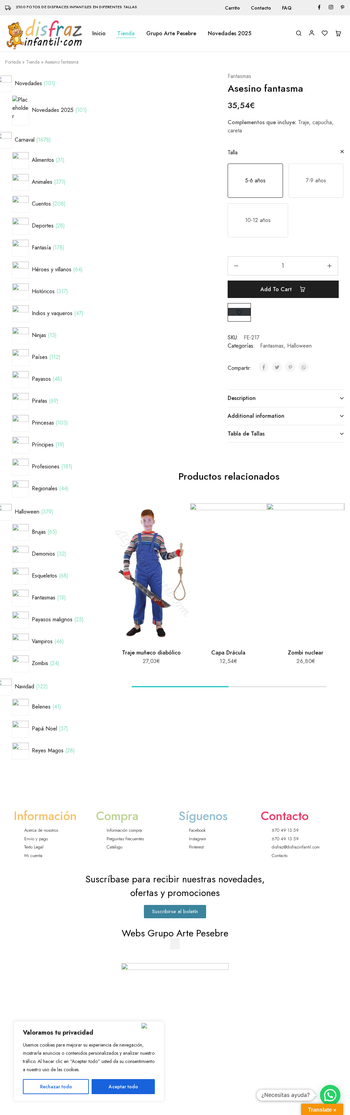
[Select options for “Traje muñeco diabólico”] (177, 534)
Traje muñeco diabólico (151, 653)
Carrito (232, 7)
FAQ (287, 7)
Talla (233, 152)
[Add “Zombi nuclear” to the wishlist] (333, 517)
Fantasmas (239, 76)
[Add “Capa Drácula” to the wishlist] (256, 517)
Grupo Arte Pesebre (171, 33)
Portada (13, 62)
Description (242, 398)
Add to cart (277, 289)
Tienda (126, 33)
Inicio (99, 33)
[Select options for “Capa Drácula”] (254, 534)
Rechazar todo (56, 1086)
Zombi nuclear (305, 653)
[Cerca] (151, 1025)
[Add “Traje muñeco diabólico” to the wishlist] (179, 517)
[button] (255, 181)
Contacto (261, 7)
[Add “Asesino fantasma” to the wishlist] (239, 312)
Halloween (299, 346)
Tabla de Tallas (246, 434)
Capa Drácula (228, 653)
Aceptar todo (123, 1086)
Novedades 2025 (229, 33)
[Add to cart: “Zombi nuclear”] (331, 534)
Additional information (256, 416)
